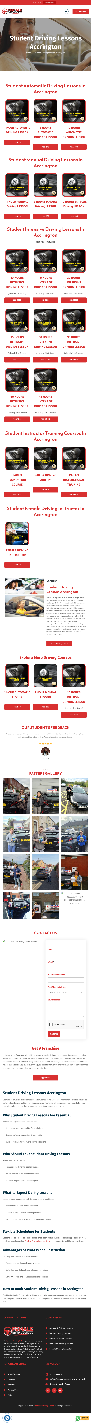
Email (51, 962)
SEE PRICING (80, 11)
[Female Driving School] (12, 11)
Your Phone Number (57, 974)
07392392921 (49, 2)
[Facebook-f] (48, 1390)
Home (28, 53)
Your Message (54, 1000)
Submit (54, 1033)
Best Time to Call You (57, 987)
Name (51, 949)
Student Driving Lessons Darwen (38, 1241)
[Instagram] (54, 1390)
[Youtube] (60, 1390)
